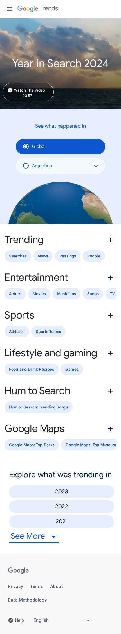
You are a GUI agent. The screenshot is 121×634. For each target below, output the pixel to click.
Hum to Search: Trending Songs (38, 407)
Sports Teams (48, 331)
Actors (15, 293)
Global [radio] (39, 146)
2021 (62, 521)
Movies (39, 293)
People (93, 256)
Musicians (66, 293)
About (56, 586)
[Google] (18, 571)
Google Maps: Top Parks (31, 444)
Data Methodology (27, 600)
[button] (60, 239)
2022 (61, 506)
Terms (36, 586)
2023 (61, 491)
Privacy (15, 586)
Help (19, 620)
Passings (67, 256)
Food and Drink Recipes (31, 369)
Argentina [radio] (42, 166)
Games (72, 369)
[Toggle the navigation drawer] (9, 9)
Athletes (16, 331)
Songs (93, 293)
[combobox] (97, 166)
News (43, 256)
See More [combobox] (29, 536)
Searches (18, 256)
